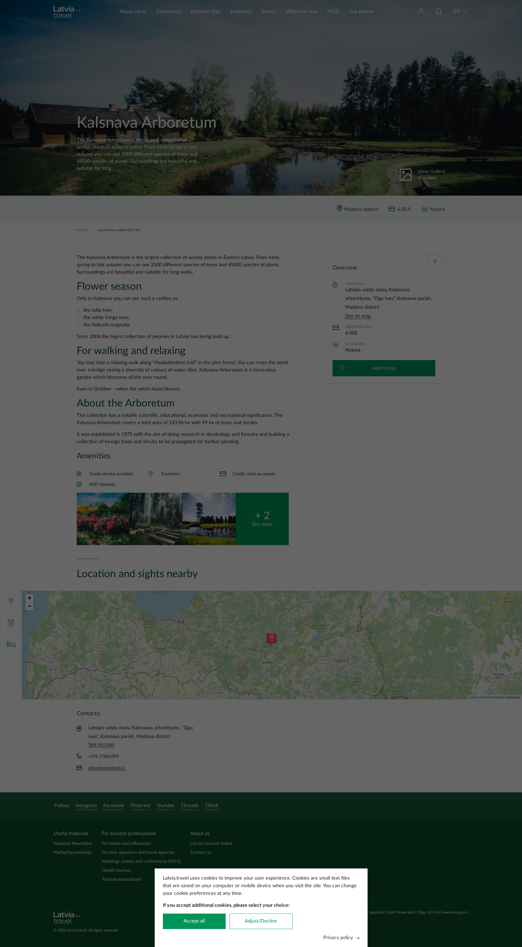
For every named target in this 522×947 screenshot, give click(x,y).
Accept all (194, 921)
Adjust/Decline (261, 921)
